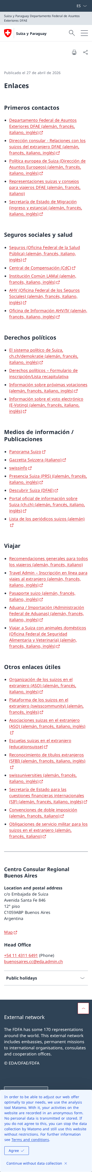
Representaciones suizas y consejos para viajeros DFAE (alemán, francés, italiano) (44, 187)
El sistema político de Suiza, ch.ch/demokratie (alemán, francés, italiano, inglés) (43, 356)
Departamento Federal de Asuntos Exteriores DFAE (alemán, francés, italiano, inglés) (43, 126)
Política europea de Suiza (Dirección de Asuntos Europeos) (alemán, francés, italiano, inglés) (47, 167)
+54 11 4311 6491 (21, 955)
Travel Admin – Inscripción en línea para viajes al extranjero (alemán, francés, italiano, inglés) (48, 579)
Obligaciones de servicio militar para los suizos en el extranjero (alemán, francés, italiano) (48, 830)
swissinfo (18, 468)
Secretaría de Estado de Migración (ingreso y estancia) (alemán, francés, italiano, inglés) (45, 208)
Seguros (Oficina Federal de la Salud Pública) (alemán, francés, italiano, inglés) (44, 253)
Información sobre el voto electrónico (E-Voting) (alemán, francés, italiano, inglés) (46, 405)
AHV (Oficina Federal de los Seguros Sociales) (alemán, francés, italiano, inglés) (44, 296)
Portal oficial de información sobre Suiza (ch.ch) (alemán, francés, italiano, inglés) (47, 504)
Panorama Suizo (25, 451)
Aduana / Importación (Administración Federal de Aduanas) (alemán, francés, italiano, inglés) (46, 613)
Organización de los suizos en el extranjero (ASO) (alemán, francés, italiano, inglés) (42, 685)
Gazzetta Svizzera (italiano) (35, 460)
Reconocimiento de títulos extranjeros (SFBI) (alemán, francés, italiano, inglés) (47, 758)
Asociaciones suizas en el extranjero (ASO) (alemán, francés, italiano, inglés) (47, 723)
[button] (83, 1008)
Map (8, 932)
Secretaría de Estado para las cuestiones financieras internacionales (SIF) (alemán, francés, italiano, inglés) (46, 795)
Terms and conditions (30, 1139)
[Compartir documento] (85, 52)
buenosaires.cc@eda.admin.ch (33, 961)
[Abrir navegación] (84, 33)
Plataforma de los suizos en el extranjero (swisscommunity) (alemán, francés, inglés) (46, 706)
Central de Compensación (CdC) (40, 268)
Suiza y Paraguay (31, 33)
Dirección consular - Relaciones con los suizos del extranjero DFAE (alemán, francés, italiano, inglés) (47, 147)
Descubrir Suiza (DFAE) (31, 490)
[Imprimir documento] (74, 52)
